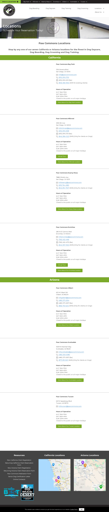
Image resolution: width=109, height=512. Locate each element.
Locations (98, 8)
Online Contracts (19, 479)
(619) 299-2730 (64, 77)
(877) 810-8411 (63, 360)
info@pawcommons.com (68, 75)
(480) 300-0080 (64, 355)
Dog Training (66, 8)
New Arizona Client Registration (19, 468)
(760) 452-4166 (64, 239)
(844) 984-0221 (64, 136)
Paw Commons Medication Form (19, 474)
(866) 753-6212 (64, 306)
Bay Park (26, 1)
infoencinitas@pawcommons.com (71, 237)
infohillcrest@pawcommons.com (70, 128)
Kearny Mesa (45, 1)
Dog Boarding (34, 8)
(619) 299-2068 (64, 131)
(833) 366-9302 (64, 83)
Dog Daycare (50, 8)
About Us (98, 12)
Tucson (83, 1)
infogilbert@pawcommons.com (70, 298)
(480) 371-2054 (64, 300)
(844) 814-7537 (64, 188)
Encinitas (56, 1)
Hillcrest (35, 1)
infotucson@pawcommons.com (70, 406)
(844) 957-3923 (64, 245)
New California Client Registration (19, 460)
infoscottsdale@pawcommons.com (71, 352)
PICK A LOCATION (9, 2)
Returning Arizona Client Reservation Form (19, 471)
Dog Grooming (82, 8)
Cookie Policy (74, 509)
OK (82, 509)
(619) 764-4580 (64, 185)
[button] (30, 2)
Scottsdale (73, 1)
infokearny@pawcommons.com (70, 182)
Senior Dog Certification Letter (19, 476)
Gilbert (64, 1)
